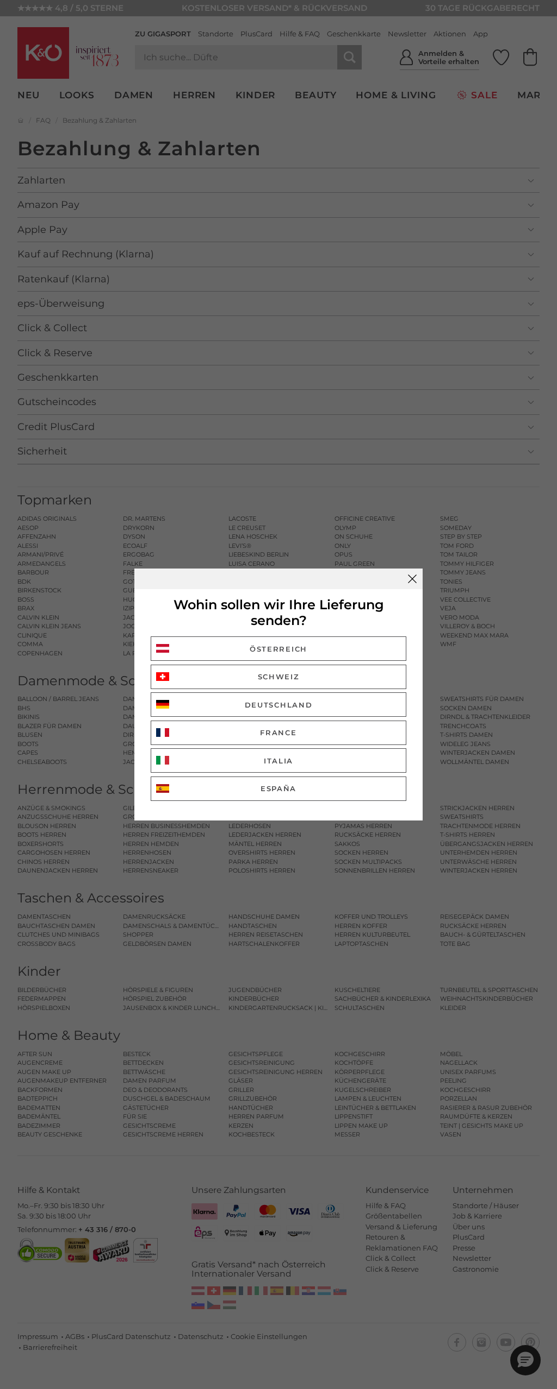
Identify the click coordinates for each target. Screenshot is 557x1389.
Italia (278, 760)
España (278, 788)
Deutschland (279, 704)
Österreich (278, 649)
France (278, 732)
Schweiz (279, 676)
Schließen (412, 579)
